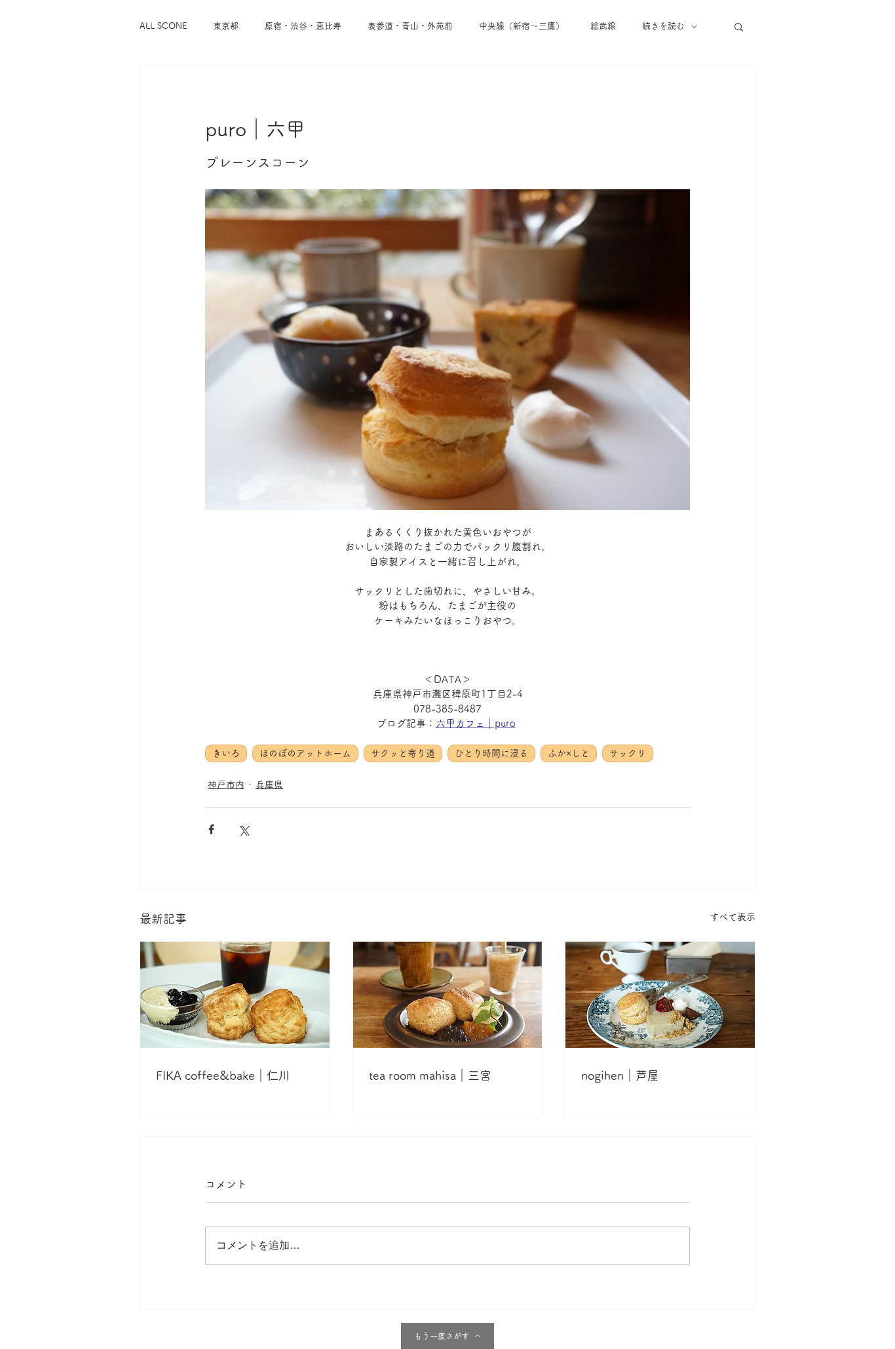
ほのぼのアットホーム (305, 753)
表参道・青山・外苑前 (410, 26)
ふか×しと (569, 753)
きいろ (226, 753)
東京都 (225, 26)
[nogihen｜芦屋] (660, 995)
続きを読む (663, 26)
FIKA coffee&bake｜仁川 (223, 1075)
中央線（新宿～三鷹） (521, 26)
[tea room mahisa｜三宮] (448, 995)
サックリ (627, 753)
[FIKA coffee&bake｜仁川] (235, 995)
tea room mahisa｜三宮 (430, 1075)
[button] (739, 26)
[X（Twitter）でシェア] (243, 829)
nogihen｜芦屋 (620, 1075)
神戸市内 (226, 784)
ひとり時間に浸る (491, 753)
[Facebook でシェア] (211, 829)
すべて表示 (732, 916)
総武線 (603, 26)
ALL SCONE (163, 26)
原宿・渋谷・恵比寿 (303, 26)
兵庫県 (269, 784)
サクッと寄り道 (403, 753)
